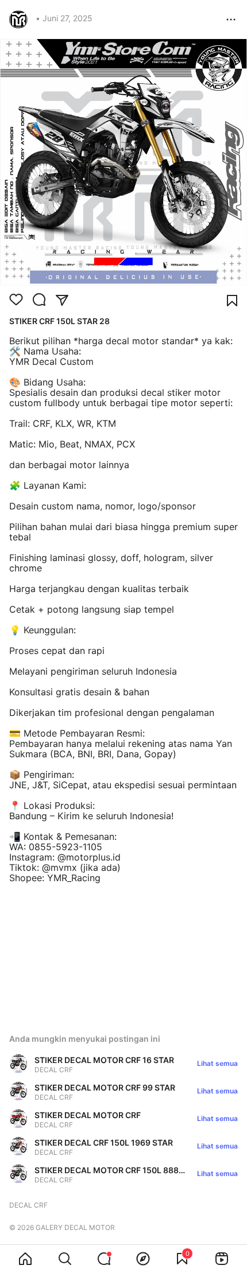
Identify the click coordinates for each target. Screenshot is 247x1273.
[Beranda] (25, 1258)
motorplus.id (93, 857)
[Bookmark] (232, 300)
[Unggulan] (143, 1258)
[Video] (222, 1258)
